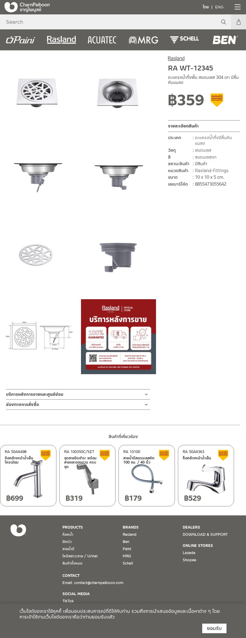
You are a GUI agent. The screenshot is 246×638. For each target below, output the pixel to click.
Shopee (189, 560)
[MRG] (143, 39)
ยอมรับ (214, 628)
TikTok (68, 601)
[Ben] (225, 39)
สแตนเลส (203, 150)
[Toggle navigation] (237, 7)
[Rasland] (61, 39)
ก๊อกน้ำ (67, 534)
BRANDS (131, 527)
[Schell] (184, 39)
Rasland (129, 534)
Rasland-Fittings (212, 171)
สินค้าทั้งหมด (72, 563)
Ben (126, 541)
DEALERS (191, 527)
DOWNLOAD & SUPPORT (205, 534)
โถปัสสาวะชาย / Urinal (80, 556)
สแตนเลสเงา (206, 157)
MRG (127, 556)
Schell (128, 563)
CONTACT (71, 575)
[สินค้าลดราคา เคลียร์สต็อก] (217, 102)
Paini (127, 549)
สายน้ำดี (68, 549)
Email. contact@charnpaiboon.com (92, 583)
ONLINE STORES (198, 545)
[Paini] (20, 39)
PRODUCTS (72, 527)
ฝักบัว (67, 541)
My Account (238, 21)
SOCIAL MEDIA (76, 594)
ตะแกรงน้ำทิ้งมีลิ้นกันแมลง (213, 141)
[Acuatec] (102, 39)
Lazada (189, 553)
